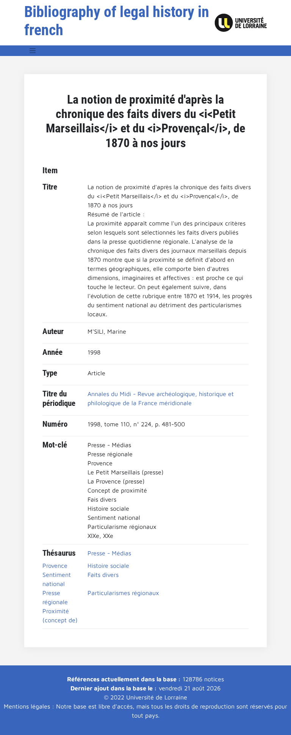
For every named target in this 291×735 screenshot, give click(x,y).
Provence (54, 565)
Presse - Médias (109, 553)
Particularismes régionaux (123, 592)
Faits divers (103, 574)
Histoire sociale (108, 565)
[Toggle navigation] (32, 50)
